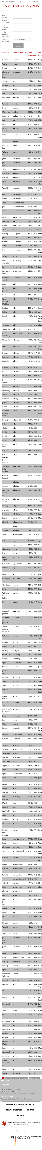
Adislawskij (17, 420)
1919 (30, 116)
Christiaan (6, 376)
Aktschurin (17, 757)
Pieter (4, 89)
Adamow (16, 372)
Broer (4, 407)
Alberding (16, 796)
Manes (4, 198)
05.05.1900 (32, 510)
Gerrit (4, 81)
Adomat (16, 475)
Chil (3, 194)
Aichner (15, 642)
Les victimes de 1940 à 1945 (11, 2)
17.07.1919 (32, 217)
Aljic (14, 1014)
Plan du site (20, 1115)
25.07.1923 (32, 1069)
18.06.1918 (32, 181)
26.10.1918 (32, 233)
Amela (4, 545)
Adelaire (16, 402)
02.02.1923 (32, 211)
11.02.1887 (32, 974)
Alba (14, 778)
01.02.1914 (32, 242)
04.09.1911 (32, 60)
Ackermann (17, 271)
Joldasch (5, 116)
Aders (15, 411)
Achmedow (17, 242)
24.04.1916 (32, 308)
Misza (4, 225)
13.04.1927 (32, 85)
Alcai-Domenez (18, 839)
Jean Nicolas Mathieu (5, 301)
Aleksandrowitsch (19, 879)
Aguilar (15, 585)
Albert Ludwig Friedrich (5, 629)
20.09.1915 (32, 734)
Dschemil (6, 514)
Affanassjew (17, 522)
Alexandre (16, 953)
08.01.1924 (32, 739)
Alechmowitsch (18, 851)
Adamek (16, 357)
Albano (15, 788)
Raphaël (5, 308)
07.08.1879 (32, 769)
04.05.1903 (32, 1052)
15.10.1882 (32, 428)
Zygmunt (5, 510)
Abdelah (16, 112)
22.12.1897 (32, 589)
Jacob (4, 267)
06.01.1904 (32, 420)
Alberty (15, 819)
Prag (40, 933)
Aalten (15, 68)
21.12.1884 (32, 1029)
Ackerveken (17, 278)
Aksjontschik (17, 749)
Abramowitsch (18, 203)
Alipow (15, 991)
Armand (5, 229)
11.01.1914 (32, 858)
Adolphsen (17, 466)
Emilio (4, 912)
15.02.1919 (32, 847)
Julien (4, 402)
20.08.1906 (32, 250)
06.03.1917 (32, 97)
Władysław (6, 329)
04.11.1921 (32, 728)
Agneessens (17, 563)
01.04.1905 (32, 879)
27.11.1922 (32, 177)
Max (4, 778)
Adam (15, 284)
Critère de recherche (5, 40)
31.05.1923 (32, 685)
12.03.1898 (32, 316)
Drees (4, 68)
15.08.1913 (32, 761)
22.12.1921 (32, 815)
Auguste (5, 765)
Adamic (15, 361)
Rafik (4, 246)
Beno (4, 957)
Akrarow (16, 724)
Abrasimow (17, 217)
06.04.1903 (32, 947)
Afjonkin (16, 526)
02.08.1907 (32, 545)
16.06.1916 (32, 1056)
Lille (39, 953)
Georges (5, 1056)
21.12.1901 (32, 169)
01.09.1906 (32, 380)
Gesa (4, 440)
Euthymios (6, 541)
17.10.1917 (32, 1010)
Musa (4, 724)
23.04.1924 (32, 980)
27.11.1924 (32, 677)
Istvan (4, 295)
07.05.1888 (32, 839)
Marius (5, 567)
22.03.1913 (32, 188)
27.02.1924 (32, 807)
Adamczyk (16, 340)
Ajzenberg (16, 654)
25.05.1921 (32, 1073)
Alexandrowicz (18, 957)
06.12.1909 (32, 957)
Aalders (15, 60)
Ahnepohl (16, 611)
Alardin (15, 769)
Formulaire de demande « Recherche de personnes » (17, 1099)
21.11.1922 (32, 1004)
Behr (4, 424)
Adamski (16, 386)
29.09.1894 (32, 984)
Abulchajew (17, 225)
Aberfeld (16, 141)
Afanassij (5, 173)
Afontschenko (18, 534)
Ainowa (15, 646)
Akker (15, 696)
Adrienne (16, 499)
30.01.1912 (32, 875)
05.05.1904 (32, 207)
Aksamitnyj (17, 728)
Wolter (5, 64)
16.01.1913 (32, 108)
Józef (4, 386)
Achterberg (17, 260)
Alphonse (6, 823)
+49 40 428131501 (9, 1091)
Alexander (6, 933)
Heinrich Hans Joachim (5, 620)
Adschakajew (18, 514)
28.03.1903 (32, 455)
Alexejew (16, 965)
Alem (15, 899)
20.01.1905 (32, 237)
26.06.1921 (32, 927)
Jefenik (5, 518)
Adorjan (16, 486)
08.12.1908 (32, 642)
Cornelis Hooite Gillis (5, 492)
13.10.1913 (32, 361)
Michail (5, 689)
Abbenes (16, 108)
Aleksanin (16, 883)
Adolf (15, 451)
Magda (5, 803)
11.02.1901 (32, 830)
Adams (15, 376)
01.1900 (31, 541)
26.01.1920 (32, 716)
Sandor (5, 486)
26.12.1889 (32, 135)
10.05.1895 (32, 288)
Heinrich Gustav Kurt (5, 413)
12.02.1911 (32, 81)
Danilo (4, 372)
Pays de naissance (5, 26)
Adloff (15, 444)
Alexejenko (17, 961)
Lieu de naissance (5, 21)
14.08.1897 (32, 346)
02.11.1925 (32, 823)
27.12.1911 (32, 574)
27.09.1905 (32, 120)
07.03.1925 (32, 295)
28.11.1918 (32, 703)
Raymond (6, 1004)
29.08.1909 (32, 490)
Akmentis (16, 716)
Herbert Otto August (5, 832)
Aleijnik (15, 858)
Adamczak (16, 329)
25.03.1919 (32, 534)
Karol (4, 211)
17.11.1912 (32, 883)
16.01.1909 (32, 778)
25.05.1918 (32, 368)
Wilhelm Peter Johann (5, 468)
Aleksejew (16, 891)
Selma (4, 169)
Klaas (4, 815)
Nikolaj (5, 177)
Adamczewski (18, 333)
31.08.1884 (32, 486)
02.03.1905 (32, 1025)
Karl (3, 93)
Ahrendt (16, 618)
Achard (15, 237)
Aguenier (16, 574)
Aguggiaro (16, 578)
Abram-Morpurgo (19, 169)
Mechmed (6, 112)
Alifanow (16, 980)
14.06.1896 (32, 953)
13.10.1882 (32, 229)
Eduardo (5, 361)
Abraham (16, 158)
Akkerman (16, 709)
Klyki (40, 883)
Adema (15, 407)
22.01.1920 (32, 753)
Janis (4, 716)
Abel (14, 120)
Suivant (35, 1078)
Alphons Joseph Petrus (5, 74)
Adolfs (15, 455)
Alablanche (17, 765)
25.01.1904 (32, 312)
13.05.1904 (32, 221)
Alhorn (15, 974)
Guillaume (6, 563)
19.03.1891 (32, 899)
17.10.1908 (32, 357)
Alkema (15, 1021)
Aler (14, 912)
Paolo (4, 788)
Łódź (40, 333)
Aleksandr (6, 97)
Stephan (5, 325)
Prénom (4, 10)
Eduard (5, 807)
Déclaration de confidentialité (20, 1104)
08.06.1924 (32, 1037)
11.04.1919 (32, 991)
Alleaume (16, 1073)
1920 (30, 225)
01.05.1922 (32, 997)
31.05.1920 (32, 72)
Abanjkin (16, 97)
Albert (4, 256)
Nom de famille (5, 16)
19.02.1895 (32, 557)
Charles (5, 1033)
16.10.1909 (32, 1033)
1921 (30, 757)
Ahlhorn (16, 593)
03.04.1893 (32, 864)
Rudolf (4, 316)
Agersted (16, 557)
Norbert (5, 819)
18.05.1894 (32, 933)
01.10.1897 (32, 194)
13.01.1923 (32, 152)
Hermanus (6, 1021)
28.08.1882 (32, 475)
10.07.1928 (32, 895)
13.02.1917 (32, 451)
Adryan (15, 510)
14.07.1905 (32, 611)
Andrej (4, 681)
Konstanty (6, 390)
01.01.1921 (32, 887)
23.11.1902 (32, 432)
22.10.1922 (32, 522)
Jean (4, 237)
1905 (30, 650)
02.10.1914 (32, 518)
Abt (14, 221)
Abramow (16, 173)
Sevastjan (6, 753)
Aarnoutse (16, 72)
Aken (14, 671)
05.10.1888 (32, 440)
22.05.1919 (32, 961)
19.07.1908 (32, 256)
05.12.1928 (32, 803)
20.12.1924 (32, 965)
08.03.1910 (32, 424)
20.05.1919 (32, 908)
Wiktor (5, 534)
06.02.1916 (32, 145)
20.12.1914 (32, 267)
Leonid (5, 734)
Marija (4, 646)
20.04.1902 (32, 578)
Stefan (4, 394)
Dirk (4, 108)
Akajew (15, 667)
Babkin (5, 368)
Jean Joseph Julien (5, 940)
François (5, 221)
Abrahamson (18, 162)
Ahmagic (16, 602)
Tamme (5, 530)
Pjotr (4, 181)
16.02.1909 (32, 618)
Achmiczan (17, 246)
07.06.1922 (32, 796)
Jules (4, 589)
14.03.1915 (32, 128)
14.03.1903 (32, 720)
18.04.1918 (32, 843)
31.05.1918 (32, 819)
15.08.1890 (32, 659)
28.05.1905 (32, 1021)
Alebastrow (17, 847)
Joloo (4, 158)
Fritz (4, 135)
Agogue (15, 567)
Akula (15, 761)
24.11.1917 (32, 353)
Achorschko (17, 250)
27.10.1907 (32, 260)
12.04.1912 (32, 709)
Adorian (16, 482)
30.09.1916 (32, 689)
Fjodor (4, 864)
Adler (15, 424)
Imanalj (5, 650)
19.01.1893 (32, 654)
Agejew (15, 549)
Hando (5, 602)
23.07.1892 (32, 162)
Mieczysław (6, 340)
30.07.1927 (32, 158)
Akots (15, 720)
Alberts (15, 807)
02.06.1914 (32, 499)
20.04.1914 (32, 663)
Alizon (15, 1010)
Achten (15, 256)
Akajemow (17, 663)
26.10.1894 (32, 938)
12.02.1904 (32, 792)
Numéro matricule (5, 35)
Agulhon (16, 589)
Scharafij (5, 242)
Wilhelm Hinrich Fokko (5, 595)
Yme (4, 1025)
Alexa (15, 933)
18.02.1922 (32, 696)
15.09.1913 (32, 627)
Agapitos (16, 541)
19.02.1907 (32, 444)
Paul (4, 1069)
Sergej (4, 728)
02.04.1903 (32, 585)
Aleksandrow (18, 864)
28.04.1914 (32, 868)
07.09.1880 (32, 124)
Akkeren (16, 703)
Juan (4, 839)
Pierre (4, 908)
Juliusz (4, 947)
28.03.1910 (32, 112)
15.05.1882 (32, 636)
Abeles (15, 135)
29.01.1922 (32, 530)
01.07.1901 (32, 567)
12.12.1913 (32, 681)
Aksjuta (15, 753)
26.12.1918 (32, 68)
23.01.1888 (32, 93)
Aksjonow (16, 745)
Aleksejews (17, 895)
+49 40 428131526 (14, 1089)
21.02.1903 (32, 386)
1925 (30, 745)
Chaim (4, 428)
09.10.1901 (32, 646)
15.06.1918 (32, 514)
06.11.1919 (32, 284)
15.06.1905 (32, 969)
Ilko (3, 991)
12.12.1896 (32, 64)
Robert (5, 312)
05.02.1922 (32, 271)
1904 (30, 667)
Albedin (15, 792)
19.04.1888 (32, 466)
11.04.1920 (32, 1048)
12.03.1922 (32, 549)
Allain (15, 1029)
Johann (5, 642)
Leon (4, 124)
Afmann (16, 530)
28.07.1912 (32, 278)
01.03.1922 (32, 329)
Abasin (15, 104)
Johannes (5, 85)
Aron (4, 203)
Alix (14, 997)
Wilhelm (5, 636)
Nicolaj (5, 923)
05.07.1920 (32, 1041)
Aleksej (5, 522)
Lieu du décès (4, 31)
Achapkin (16, 233)
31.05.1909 (32, 299)
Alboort (15, 823)
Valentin (5, 398)
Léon (4, 769)
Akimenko (16, 677)
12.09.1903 (32, 372)
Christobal (6, 585)
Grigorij (5, 883)
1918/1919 (32, 891)
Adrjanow (16, 506)
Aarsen (15, 81)
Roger (4, 574)
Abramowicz (17, 194)
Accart (15, 229)
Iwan (4, 250)
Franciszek (6, 357)
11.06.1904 (32, 811)
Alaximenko (17, 773)
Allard (15, 1056)
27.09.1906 (32, 593)
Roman (5, 895)
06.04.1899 (32, 765)
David (4, 432)
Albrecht (16, 830)
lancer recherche (18, 45)
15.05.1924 (32, 246)
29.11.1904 (32, 398)
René (4, 843)
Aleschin (16, 916)
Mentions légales (14, 1110)
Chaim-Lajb (6, 654)
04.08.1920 (32, 1060)
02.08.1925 (32, 407)
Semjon (5, 745)
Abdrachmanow (19, 116)
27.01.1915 (32, 506)
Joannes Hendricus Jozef (6, 1062)
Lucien (4, 997)
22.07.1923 (32, 749)
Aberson (16, 145)
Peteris (5, 984)
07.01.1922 (32, 671)
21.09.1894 (32, 89)
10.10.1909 (32, 916)
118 (30, 1078)
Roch (4, 346)
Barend (5, 60)
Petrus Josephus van (5, 901)
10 (25, 1078)
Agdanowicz (17, 545)
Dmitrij (5, 233)
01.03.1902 (32, 724)
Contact (30, 1110)
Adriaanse (16, 490)
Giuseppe (6, 578)
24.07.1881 (32, 411)
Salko (4, 1014)
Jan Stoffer (6, 811)
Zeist (40, 260)
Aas (14, 93)
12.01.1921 (32, 553)
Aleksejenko (17, 887)
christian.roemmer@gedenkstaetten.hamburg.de (20, 1093)
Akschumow (17, 734)
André (4, 284)
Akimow (16, 681)
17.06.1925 (32, 340)
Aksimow (16, 739)
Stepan (5, 749)
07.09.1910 (32, 851)
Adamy (15, 398)
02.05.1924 (32, 912)
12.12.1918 (32, 773)
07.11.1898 (32, 788)
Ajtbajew (16, 650)
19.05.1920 (32, 923)
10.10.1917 (32, 602)
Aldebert (16, 843)
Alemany (16, 908)
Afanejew (16, 518)
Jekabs (4, 720)
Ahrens (15, 627)
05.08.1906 (32, 390)
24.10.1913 (32, 784)
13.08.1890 (32, 394)
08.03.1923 (32, 376)
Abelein (15, 128)
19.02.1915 (32, 173)
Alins (14, 984)
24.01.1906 (32, 563)
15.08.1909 (32, 436)
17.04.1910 (32, 325)
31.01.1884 (32, 333)
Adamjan (16, 368)
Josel (4, 207)
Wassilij (5, 104)
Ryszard (5, 353)
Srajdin (5, 667)
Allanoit (15, 1052)
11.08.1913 (32, 198)
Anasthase (6, 1029)
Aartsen (15, 89)
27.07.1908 (32, 104)
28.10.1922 (32, 402)
